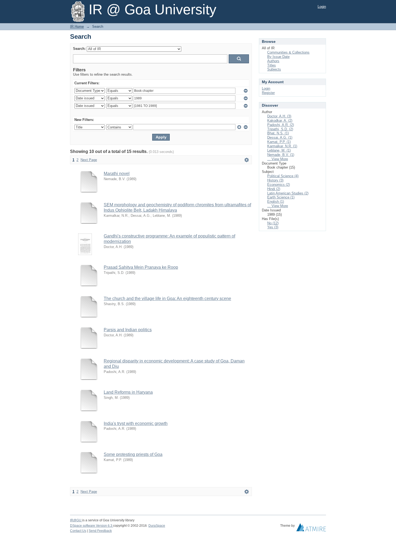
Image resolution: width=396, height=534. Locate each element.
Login (322, 7)
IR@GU (76, 520)
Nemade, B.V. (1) (280, 155)
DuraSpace (156, 526)
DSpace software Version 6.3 (91, 526)
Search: (79, 49)
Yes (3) (272, 227)
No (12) (273, 223)
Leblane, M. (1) (279, 150)
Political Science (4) (282, 176)
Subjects (274, 69)
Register (268, 93)
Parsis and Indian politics (128, 329)
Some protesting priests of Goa (133, 454)
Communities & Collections (288, 52)
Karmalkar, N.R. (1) (282, 146)
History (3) (275, 180)
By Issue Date (278, 57)
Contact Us (78, 531)
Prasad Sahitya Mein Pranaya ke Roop (141, 267)
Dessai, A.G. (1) (279, 137)
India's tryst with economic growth (136, 423)
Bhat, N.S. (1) (278, 133)
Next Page (89, 160)
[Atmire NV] (311, 528)
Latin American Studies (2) (287, 193)
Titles (271, 65)
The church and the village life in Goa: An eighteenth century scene (167, 298)
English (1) (275, 202)
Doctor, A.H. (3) (279, 116)
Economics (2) (278, 185)
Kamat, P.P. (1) (279, 142)
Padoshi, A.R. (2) (280, 125)
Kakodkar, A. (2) (279, 120)
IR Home (77, 27)
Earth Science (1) (280, 197)
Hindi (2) (273, 189)
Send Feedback (100, 531)
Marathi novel (117, 173)
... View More (277, 159)
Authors (273, 61)
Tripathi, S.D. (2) (280, 129)
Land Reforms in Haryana (128, 392)
